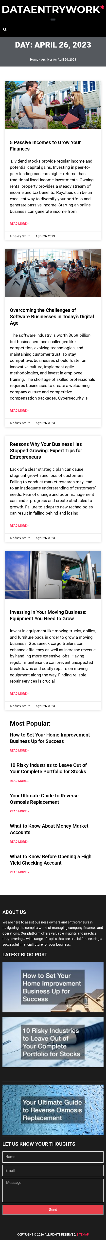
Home (34, 59)
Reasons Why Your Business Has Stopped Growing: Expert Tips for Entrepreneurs (46, 450)
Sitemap (83, 1234)
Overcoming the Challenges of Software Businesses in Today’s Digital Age (52, 316)
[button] (53, 19)
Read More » (19, 223)
